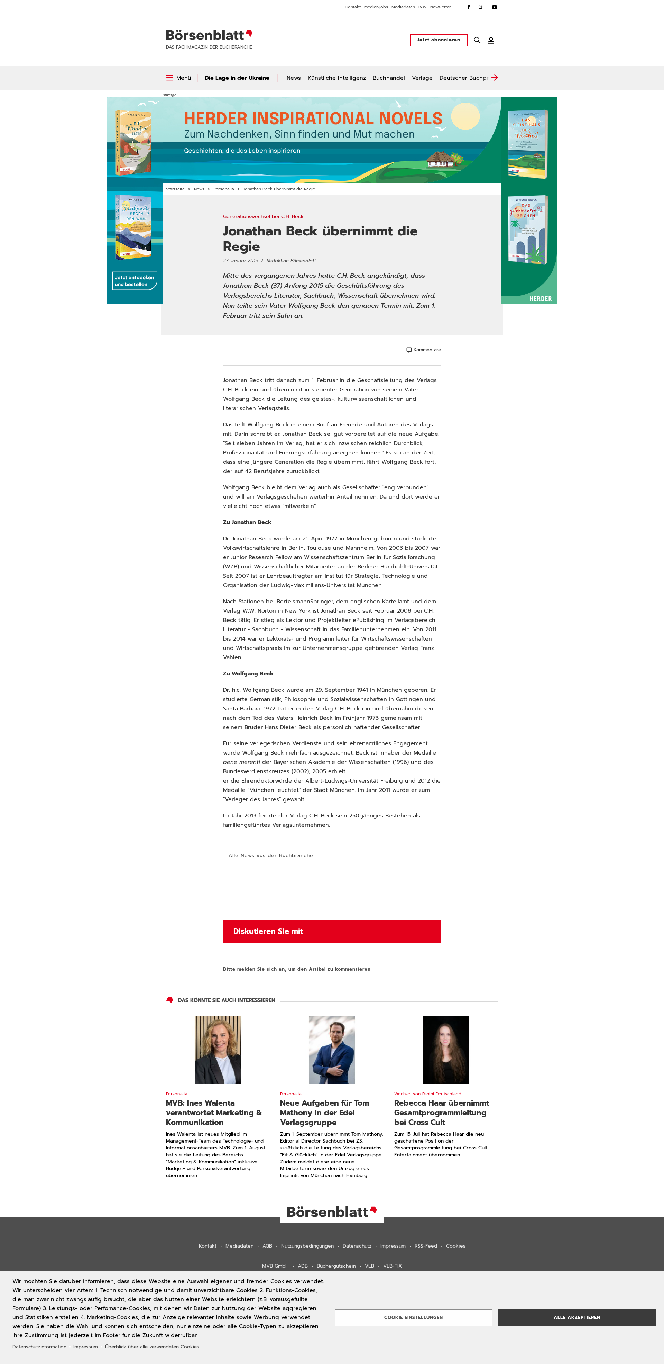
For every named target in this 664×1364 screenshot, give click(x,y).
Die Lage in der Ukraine (237, 78)
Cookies (455, 1246)
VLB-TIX (392, 1266)
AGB (267, 1246)
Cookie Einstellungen (413, 1317)
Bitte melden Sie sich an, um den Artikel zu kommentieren (297, 969)
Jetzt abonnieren (438, 40)
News (294, 78)
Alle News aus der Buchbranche (271, 855)
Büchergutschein (336, 1266)
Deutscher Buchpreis (468, 78)
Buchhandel (389, 78)
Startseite (175, 189)
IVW (422, 7)
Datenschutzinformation (39, 1347)
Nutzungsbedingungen (307, 1246)
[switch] (178, 78)
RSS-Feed (426, 1246)
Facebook (468, 6)
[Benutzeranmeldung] (491, 40)
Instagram (480, 6)
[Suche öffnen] (477, 40)
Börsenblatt (209, 35)
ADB (303, 1266)
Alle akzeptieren (577, 1317)
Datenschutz (357, 1246)
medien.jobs (376, 7)
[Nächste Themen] (494, 78)
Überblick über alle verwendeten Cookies (152, 1347)
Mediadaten (403, 7)
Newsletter (440, 7)
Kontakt (353, 7)
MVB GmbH (275, 1266)
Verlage (422, 78)
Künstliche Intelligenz (337, 78)
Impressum (393, 1246)
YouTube (494, 6)
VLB (369, 1266)
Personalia (224, 189)
